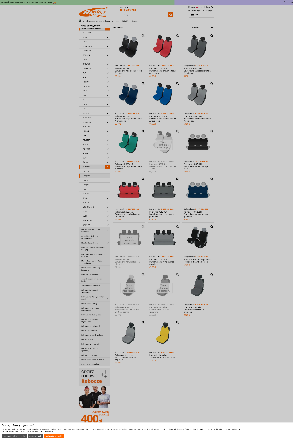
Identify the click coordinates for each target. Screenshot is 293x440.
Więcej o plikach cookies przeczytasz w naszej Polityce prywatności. (27, 431)
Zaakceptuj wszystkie (54, 436)
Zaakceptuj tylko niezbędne (15, 436)
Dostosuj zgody (35, 436)
